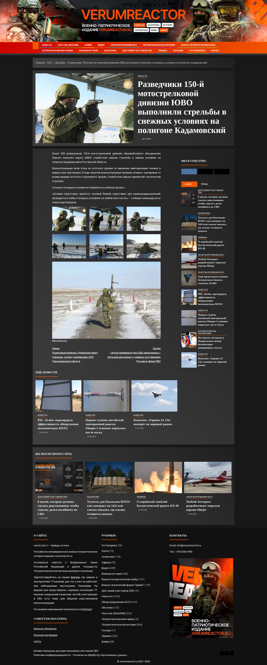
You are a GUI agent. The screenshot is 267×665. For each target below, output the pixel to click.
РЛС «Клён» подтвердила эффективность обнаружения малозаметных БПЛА (58, 424)
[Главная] (35, 46)
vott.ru (37, 641)
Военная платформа (45, 635)
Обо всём (178, 51)
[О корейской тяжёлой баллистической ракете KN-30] (189, 243)
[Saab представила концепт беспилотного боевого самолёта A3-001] (189, 278)
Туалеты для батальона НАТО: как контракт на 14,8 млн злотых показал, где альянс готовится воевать (212, 224)
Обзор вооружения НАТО (124, 45)
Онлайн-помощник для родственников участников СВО (65, 650)
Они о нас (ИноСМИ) (68, 45)
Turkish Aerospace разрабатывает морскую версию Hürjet (212, 262)
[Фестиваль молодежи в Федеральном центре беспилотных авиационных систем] (189, 339)
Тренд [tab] (204, 184)
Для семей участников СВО (137, 51)
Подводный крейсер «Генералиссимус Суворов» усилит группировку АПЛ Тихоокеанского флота (75, 355)
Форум (214, 51)
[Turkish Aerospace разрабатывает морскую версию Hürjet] (189, 260)
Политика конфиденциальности (52, 655)
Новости (47, 45)
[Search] (232, 48)
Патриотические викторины (57, 51)
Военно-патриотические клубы (198, 45)
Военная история (88, 51)
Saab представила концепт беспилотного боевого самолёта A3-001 (213, 280)
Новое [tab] (188, 184)
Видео (101, 45)
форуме (75, 577)
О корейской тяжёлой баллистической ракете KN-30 (211, 245)
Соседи (106, 630)
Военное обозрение (45, 628)
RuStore (87, 609)
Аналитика (110, 51)
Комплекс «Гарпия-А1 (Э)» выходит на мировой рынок (212, 362)
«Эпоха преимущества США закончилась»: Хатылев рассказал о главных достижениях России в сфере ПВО (134, 355)
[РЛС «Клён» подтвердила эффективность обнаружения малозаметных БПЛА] (58, 396)
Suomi (105, 551)
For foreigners (197, 51)
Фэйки (88, 45)
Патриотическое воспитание (159, 45)
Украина (162, 51)
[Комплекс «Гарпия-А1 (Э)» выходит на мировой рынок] (154, 396)
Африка (106, 562)
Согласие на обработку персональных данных (100, 655)
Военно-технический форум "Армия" (123, 585)
